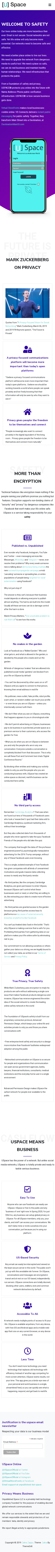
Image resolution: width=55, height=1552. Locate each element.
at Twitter (15, 1470)
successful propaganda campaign (23, 570)
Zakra (44, 1542)
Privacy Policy (21, 956)
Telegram (32, 560)
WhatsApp (19, 560)
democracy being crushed (33, 567)
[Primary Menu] (50, 5)
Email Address (10, 1442)
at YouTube (15, 1473)
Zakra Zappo (27, 1542)
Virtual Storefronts (10, 108)
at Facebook (18, 1481)
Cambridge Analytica (24, 812)
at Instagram (16, 1477)
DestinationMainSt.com (12, 124)
